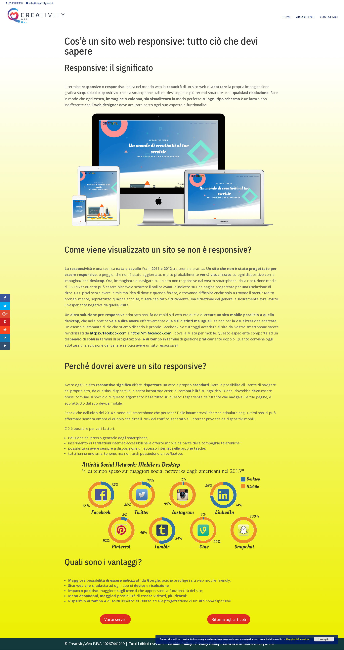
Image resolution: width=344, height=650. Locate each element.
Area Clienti (305, 17)
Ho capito (324, 639)
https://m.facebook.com (151, 333)
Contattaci (329, 17)
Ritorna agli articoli (229, 619)
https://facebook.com (108, 333)
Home (286, 17)
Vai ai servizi (115, 619)
